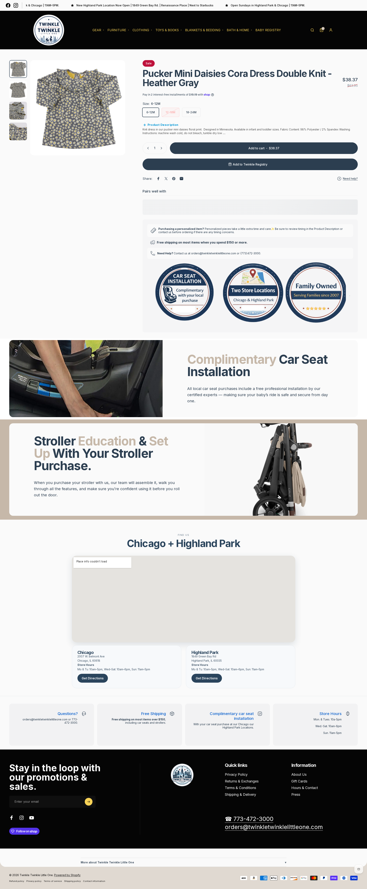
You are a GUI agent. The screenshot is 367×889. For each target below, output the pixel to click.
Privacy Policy (236, 774)
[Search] (312, 30)
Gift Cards (299, 781)
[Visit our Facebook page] (8, 5)
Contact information (94, 881)
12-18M (170, 112)
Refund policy (16, 881)
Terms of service (53, 881)
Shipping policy (72, 881)
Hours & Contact (304, 788)
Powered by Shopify (67, 875)
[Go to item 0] (18, 69)
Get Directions (93, 678)
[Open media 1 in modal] (77, 107)
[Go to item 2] (18, 90)
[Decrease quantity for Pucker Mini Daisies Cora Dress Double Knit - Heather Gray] (147, 148)
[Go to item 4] (18, 131)
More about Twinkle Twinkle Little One (183, 862)
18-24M (191, 112)
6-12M (150, 112)
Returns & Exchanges (242, 781)
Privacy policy (33, 881)
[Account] (331, 30)
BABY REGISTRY (268, 30)
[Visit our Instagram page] (15, 5)
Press (295, 794)
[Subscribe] (88, 802)
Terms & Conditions (240, 788)
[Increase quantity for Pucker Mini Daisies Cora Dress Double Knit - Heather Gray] (162, 148)
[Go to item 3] (18, 110)
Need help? (350, 178)
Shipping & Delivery (240, 794)
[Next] (115, 117)
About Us (299, 774)
